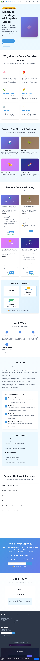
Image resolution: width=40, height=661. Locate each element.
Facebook (3, 635)
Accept (36, 659)
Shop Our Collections (8, 40)
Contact (37, 1)
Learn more (6, 659)
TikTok (12, 635)
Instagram (8, 635)
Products (25, 1)
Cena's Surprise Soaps (12, 1)
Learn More (6, 44)
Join (13, 633)
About (21, 1)
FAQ (33, 1)
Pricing (30, 1)
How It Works (16, 620)
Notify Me (29, 563)
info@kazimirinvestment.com (20, 591)
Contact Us (30, 616)
